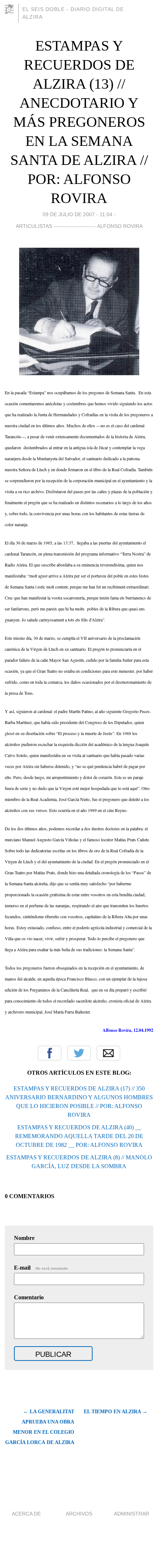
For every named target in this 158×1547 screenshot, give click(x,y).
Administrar (131, 1514)
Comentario (29, 1297)
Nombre (24, 1238)
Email (108, 1053)
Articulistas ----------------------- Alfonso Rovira (79, 226)
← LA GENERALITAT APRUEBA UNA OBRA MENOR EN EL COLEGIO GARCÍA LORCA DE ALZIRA (39, 1427)
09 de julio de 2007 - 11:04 (77, 214)
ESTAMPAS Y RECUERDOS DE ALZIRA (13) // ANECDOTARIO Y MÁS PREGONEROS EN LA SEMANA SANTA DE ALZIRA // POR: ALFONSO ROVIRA (79, 121)
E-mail (41, 1267)
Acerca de (26, 1514)
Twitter (79, 1053)
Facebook (49, 1053)
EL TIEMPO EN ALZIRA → (115, 1411)
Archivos (79, 1514)
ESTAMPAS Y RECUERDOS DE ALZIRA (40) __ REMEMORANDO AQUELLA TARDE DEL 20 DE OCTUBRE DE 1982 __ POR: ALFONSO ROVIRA (79, 1136)
